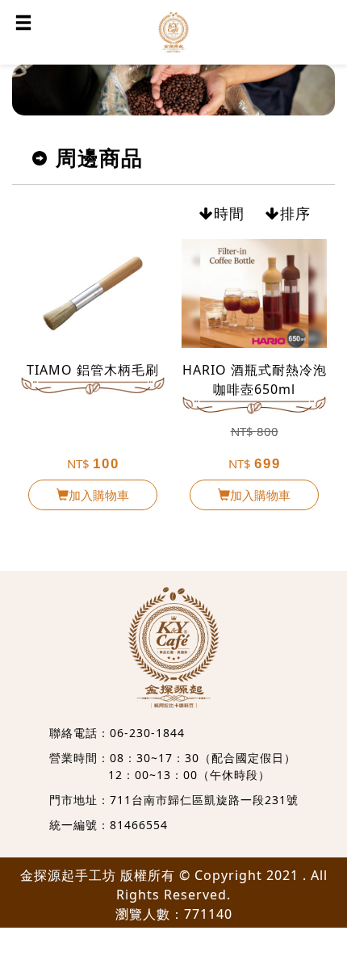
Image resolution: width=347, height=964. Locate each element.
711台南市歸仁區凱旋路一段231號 (204, 799)
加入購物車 (99, 495)
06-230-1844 (147, 732)
